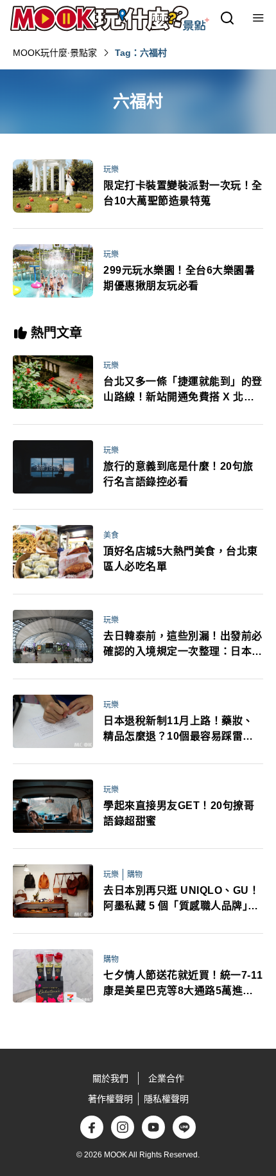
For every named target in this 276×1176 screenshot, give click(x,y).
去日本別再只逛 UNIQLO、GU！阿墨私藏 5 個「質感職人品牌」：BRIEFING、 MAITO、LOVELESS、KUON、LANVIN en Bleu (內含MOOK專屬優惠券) (181, 899)
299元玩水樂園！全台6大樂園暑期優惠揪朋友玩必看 (179, 278)
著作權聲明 (110, 1099)
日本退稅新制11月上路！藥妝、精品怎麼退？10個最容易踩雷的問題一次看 (178, 729)
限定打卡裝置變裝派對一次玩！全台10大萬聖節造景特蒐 (183, 193)
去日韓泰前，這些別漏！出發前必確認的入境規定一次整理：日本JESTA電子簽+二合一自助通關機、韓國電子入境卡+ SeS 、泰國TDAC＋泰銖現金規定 (183, 644)
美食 (111, 535)
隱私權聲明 (166, 1099)
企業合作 (166, 1078)
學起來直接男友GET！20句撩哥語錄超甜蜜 (178, 813)
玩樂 (111, 169)
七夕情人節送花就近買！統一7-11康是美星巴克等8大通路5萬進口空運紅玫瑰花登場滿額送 (183, 984)
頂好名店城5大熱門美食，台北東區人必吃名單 (180, 559)
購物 (134, 874)
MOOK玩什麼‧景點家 (55, 53)
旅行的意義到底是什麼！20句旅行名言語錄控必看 (178, 474)
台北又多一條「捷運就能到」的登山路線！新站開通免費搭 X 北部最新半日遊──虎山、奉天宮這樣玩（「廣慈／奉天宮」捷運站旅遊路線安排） (183, 390)
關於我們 (110, 1078)
